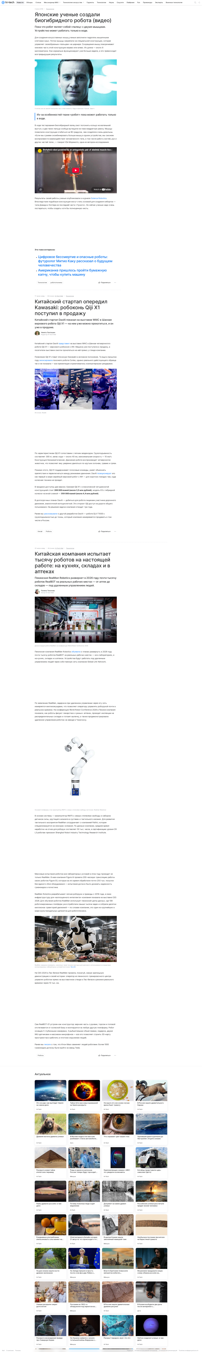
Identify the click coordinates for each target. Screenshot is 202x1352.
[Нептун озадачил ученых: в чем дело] (151, 1331)
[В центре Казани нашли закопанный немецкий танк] (118, 1230)
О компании (10, 1350)
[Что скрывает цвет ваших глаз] (118, 1129)
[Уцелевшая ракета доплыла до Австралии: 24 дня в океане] (151, 1129)
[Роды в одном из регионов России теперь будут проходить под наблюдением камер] (84, 1163)
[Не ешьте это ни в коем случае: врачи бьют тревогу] (118, 1096)
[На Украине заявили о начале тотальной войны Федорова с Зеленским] (84, 1331)
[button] (76, 389)
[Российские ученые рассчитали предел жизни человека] (151, 1196)
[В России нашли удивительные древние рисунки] (118, 1297)
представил (64, 343)
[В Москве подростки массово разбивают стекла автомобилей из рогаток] (84, 1129)
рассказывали (51, 514)
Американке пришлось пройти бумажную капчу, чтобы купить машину (72, 272)
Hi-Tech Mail (59, 296)
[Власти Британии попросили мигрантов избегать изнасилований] (118, 1263)
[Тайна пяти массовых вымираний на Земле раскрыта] (84, 1096)
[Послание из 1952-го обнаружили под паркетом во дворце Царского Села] (84, 1297)
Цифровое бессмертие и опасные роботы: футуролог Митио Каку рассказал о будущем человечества (75, 261)
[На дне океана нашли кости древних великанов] (50, 1263)
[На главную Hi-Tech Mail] (9, 2)
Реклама (18, 1350)
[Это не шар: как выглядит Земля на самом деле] (50, 1096)
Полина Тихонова (48, 591)
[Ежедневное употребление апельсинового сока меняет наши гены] (50, 1230)
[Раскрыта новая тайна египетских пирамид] (50, 1163)
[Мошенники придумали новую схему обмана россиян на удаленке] (151, 1263)
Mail (3, 1350)
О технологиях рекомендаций (168, 1350)
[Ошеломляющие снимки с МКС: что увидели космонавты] (118, 1163)
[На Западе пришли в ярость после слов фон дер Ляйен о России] (84, 1263)
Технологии (50, 9)
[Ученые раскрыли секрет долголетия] (50, 1297)
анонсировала (46, 360)
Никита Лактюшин (48, 332)
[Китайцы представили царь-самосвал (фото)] (151, 1163)
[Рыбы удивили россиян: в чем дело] (50, 1196)
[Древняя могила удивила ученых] (50, 1129)
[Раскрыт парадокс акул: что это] (118, 1331)
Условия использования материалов (146, 1350)
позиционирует (104, 473)
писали (47, 1044)
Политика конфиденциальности (188, 1350)
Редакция (130, 1350)
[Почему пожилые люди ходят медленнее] (84, 1196)
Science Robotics (98, 198)
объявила (76, 652)
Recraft (73, 967)
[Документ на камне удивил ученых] (118, 1196)
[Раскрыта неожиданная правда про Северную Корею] (50, 1331)
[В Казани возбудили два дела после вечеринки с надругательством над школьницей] (151, 1297)
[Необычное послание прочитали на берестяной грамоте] (151, 1230)
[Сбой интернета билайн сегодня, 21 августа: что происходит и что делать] (84, 1230)
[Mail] (3, 2)
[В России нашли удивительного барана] (151, 1096)
